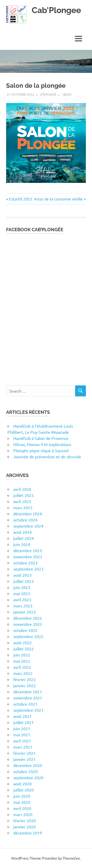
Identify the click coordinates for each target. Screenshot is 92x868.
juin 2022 (21, 654)
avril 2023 (22, 599)
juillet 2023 (23, 581)
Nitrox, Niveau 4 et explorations (42, 444)
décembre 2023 (27, 550)
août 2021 (22, 716)
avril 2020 (22, 808)
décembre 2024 (27, 513)
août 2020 (22, 783)
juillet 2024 (23, 538)
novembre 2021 (27, 697)
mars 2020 (22, 814)
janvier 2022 (24, 685)
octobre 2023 (25, 562)
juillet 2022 (23, 648)
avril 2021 (22, 740)
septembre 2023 (28, 568)
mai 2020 (21, 802)
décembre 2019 (27, 832)
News (66, 94)
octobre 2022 (25, 630)
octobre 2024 (25, 519)
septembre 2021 (28, 710)
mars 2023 (22, 605)
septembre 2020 (28, 777)
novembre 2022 (27, 624)
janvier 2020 (24, 826)
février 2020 (24, 820)
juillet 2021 (23, 722)
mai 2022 (21, 660)
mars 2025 (22, 507)
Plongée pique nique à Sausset (41, 450)
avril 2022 (22, 667)
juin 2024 (21, 544)
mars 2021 (22, 746)
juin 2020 (21, 795)
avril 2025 (22, 501)
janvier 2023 (24, 611)
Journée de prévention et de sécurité (47, 456)
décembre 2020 (27, 765)
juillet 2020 (23, 789)
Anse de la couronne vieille (58, 198)
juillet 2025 (23, 495)
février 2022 (24, 679)
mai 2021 (21, 734)
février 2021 (24, 752)
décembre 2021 (27, 691)
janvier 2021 (24, 759)
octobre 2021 (25, 703)
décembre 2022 (27, 617)
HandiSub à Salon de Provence (40, 438)
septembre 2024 (28, 525)
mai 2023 (21, 593)
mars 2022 (22, 673)
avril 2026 (22, 489)
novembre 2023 (27, 556)
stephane (48, 94)
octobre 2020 (25, 771)
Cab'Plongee (56, 10)
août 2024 (22, 532)
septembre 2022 (28, 636)
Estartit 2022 (20, 198)
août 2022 (22, 642)
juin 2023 (21, 587)
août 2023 (22, 574)
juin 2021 (21, 728)
